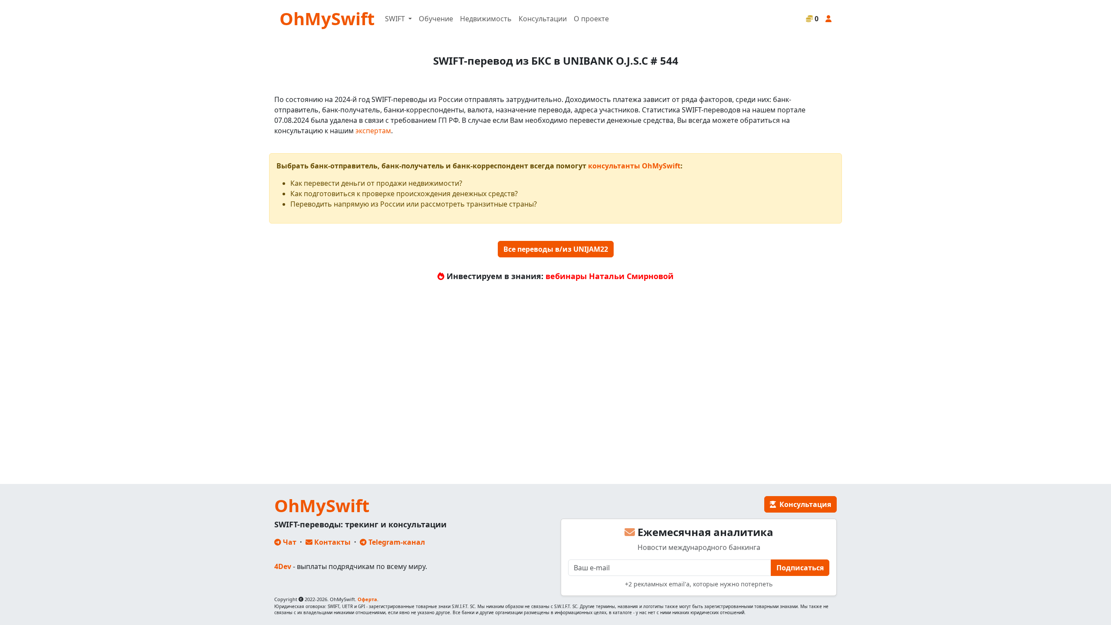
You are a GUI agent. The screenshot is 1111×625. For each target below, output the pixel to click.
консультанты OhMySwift (634, 166)
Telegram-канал (396, 542)
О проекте (591, 18)
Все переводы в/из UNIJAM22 (555, 249)
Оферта (367, 599)
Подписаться (800, 567)
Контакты (331, 542)
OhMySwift (327, 18)
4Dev (282, 566)
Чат (288, 542)
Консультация (803, 504)
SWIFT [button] (396, 18)
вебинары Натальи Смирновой (610, 276)
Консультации (543, 18)
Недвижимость (486, 18)
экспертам (373, 130)
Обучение (436, 18)
